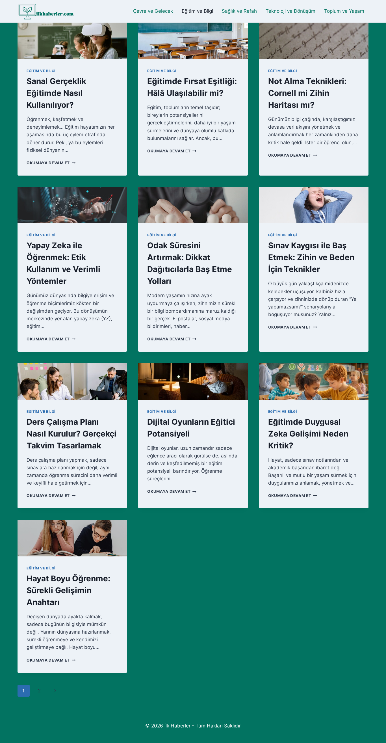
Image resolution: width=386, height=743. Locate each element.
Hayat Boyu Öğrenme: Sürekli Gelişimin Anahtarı (68, 590)
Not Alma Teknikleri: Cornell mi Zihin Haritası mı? (307, 93)
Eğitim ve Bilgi (197, 11)
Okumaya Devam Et (51, 163)
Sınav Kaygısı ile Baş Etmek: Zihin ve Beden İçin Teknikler (311, 257)
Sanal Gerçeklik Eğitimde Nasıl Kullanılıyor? (56, 93)
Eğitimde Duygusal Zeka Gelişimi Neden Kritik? (308, 433)
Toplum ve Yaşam (344, 11)
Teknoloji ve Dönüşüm (290, 11)
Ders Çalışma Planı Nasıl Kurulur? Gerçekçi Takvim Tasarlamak (71, 433)
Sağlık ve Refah (239, 11)
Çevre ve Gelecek (153, 11)
